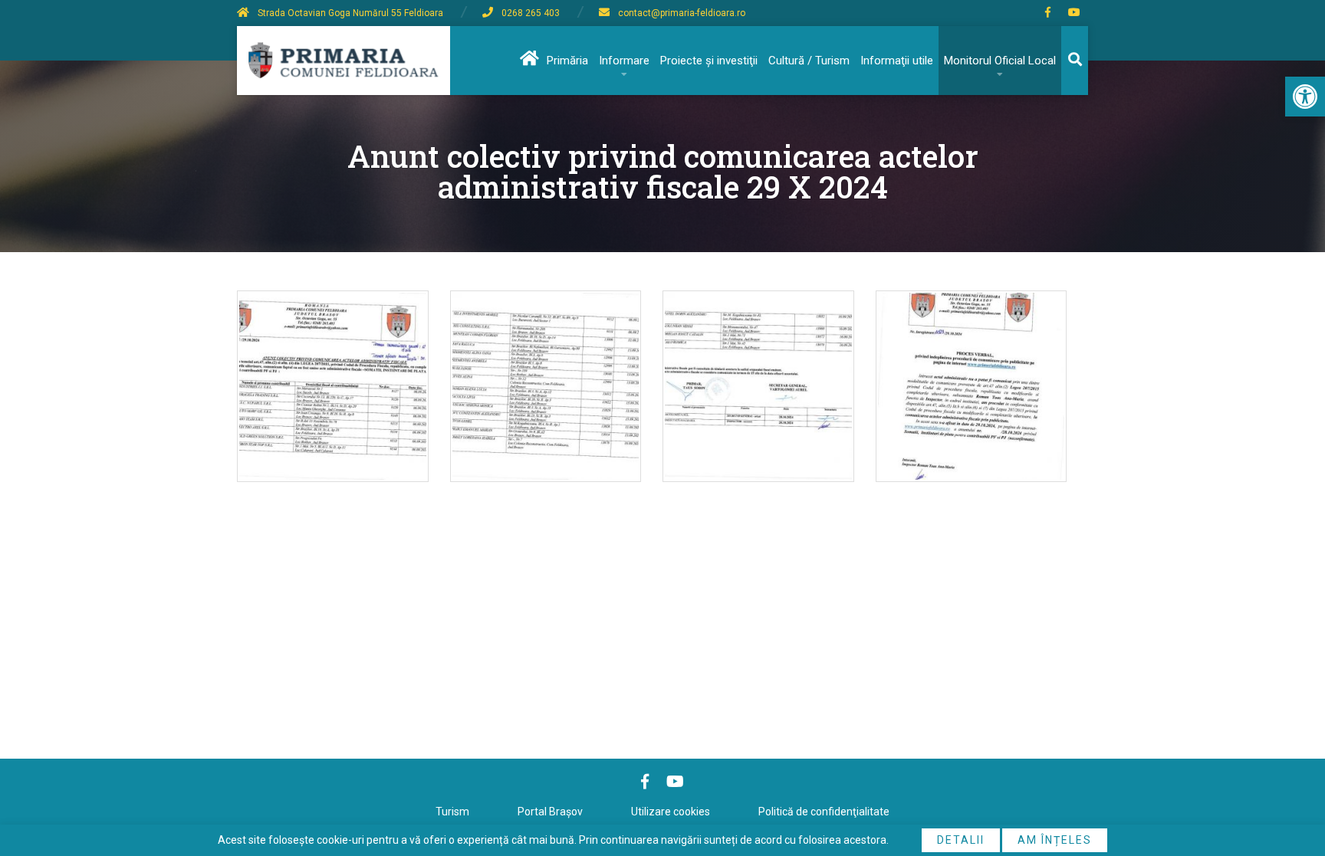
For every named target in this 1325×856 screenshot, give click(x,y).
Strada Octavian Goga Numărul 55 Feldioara (350, 13)
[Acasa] (528, 60)
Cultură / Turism (809, 60)
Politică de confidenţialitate (823, 811)
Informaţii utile (896, 60)
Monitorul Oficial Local (1000, 60)
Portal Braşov (550, 811)
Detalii (961, 840)
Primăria (567, 60)
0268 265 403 (530, 13)
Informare (624, 60)
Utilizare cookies (670, 811)
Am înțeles (1055, 840)
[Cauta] (1075, 60)
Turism (452, 811)
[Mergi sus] (1292, 780)
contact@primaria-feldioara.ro (681, 13)
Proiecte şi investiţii (709, 60)
